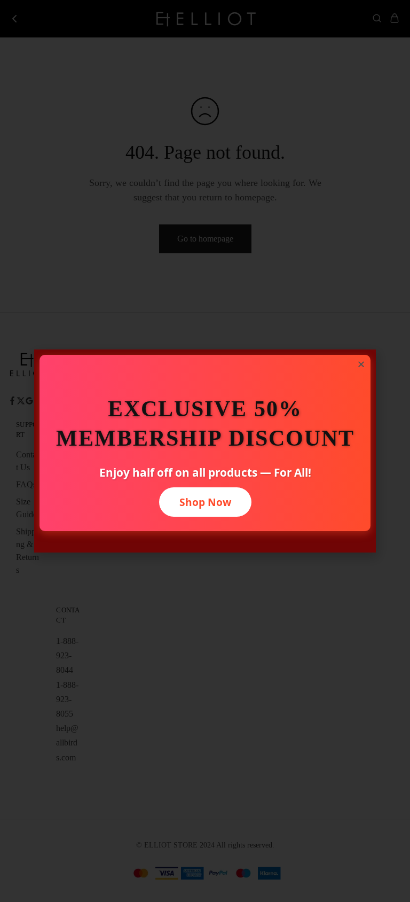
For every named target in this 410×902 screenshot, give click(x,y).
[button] (361, 364)
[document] (205, 451)
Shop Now (205, 502)
